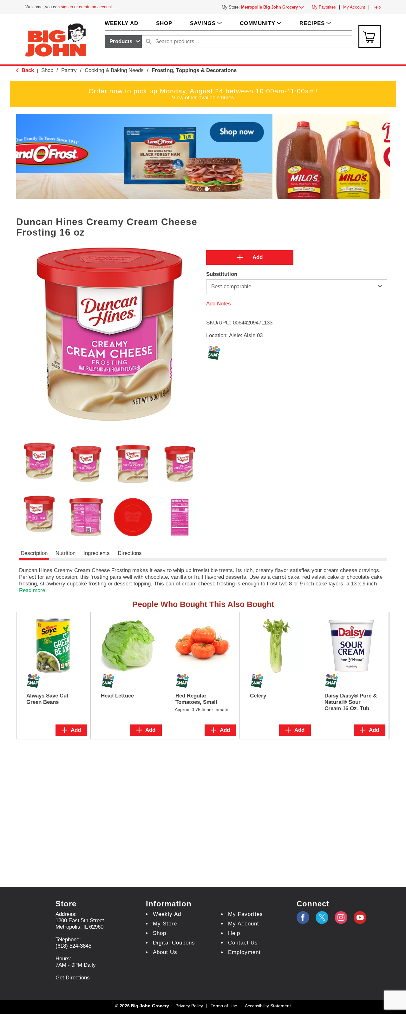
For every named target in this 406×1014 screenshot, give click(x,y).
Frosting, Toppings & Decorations (194, 70)
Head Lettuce (117, 696)
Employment (244, 952)
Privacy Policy (189, 1005)
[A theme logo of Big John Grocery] (55, 40)
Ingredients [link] (96, 553)
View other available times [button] (203, 98)
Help (376, 7)
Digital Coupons (174, 943)
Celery (258, 696)
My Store (165, 924)
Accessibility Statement (268, 1005)
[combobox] (123, 41)
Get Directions (73, 978)
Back (27, 70)
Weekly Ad (167, 914)
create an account (95, 6)
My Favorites (324, 7)
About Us (165, 952)
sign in (67, 6)
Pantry (69, 70)
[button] (273, 7)
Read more (32, 590)
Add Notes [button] (218, 303)
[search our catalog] (149, 41)
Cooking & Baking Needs (114, 70)
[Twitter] (322, 917)
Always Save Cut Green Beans (47, 699)
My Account (354, 7)
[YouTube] (341, 917)
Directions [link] (130, 553)
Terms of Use (224, 1005)
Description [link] (34, 553)
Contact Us (243, 943)
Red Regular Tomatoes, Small (196, 699)
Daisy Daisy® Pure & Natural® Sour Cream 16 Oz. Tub (350, 702)
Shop (47, 70)
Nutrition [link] (65, 553)
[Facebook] (303, 917)
